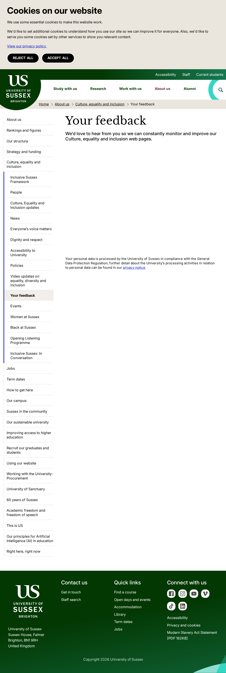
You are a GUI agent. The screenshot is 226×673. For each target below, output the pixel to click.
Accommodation (127, 607)
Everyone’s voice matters (31, 229)
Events (15, 306)
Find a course (125, 592)
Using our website (21, 463)
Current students (209, 74)
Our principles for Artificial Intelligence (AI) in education (30, 538)
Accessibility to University (22, 252)
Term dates (16, 379)
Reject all (23, 58)
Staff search (71, 599)
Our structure (17, 141)
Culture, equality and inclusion (23, 164)
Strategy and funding (24, 151)
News (15, 218)
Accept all (58, 58)
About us (162, 88)
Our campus (16, 400)
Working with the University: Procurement (30, 476)
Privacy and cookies (183, 625)
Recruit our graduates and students (28, 450)
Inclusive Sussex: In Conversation (26, 355)
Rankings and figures (24, 130)
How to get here (20, 390)
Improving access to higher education (29, 435)
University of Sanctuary (26, 489)
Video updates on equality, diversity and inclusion (28, 280)
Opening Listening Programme (25, 340)
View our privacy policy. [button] (27, 46)
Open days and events (132, 599)
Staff (186, 74)
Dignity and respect (26, 239)
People (16, 192)
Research (98, 88)
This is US (15, 525)
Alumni (190, 88)
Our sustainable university (28, 422)
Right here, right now (23, 551)
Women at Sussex (25, 317)
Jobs (11, 368)
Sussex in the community (27, 411)
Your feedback (22, 295)
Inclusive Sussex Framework (23, 179)
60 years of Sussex (22, 500)
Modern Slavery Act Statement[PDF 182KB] (192, 635)
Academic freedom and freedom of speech (26, 512)
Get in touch (71, 592)
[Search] (217, 90)
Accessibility (165, 74)
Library (120, 614)
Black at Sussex (23, 327)
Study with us (65, 88)
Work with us (130, 88)
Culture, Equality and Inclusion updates (27, 205)
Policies (16, 265)
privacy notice (134, 267)
